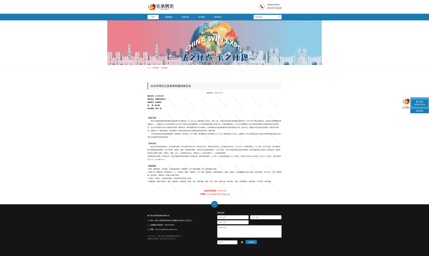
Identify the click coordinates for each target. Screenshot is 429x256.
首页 (149, 68)
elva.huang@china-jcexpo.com (166, 229)
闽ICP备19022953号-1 (168, 239)
